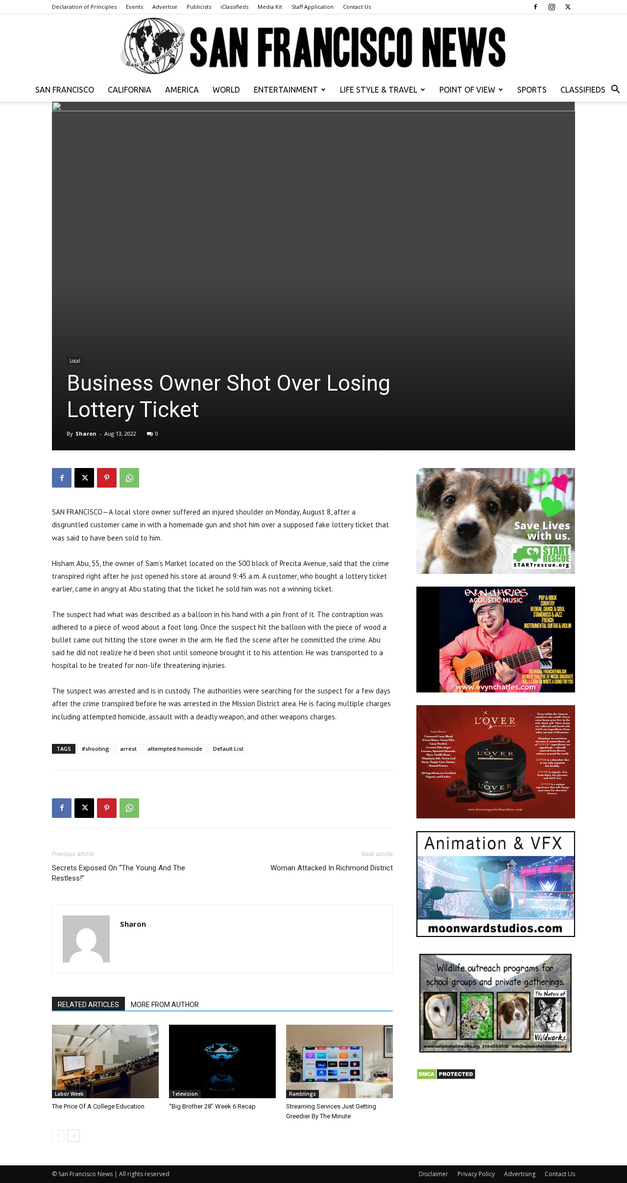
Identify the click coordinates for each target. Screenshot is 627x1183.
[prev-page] (58, 1136)
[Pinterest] (107, 478)
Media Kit (270, 6)
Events (134, 6)
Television (185, 1093)
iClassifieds (234, 6)
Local (75, 360)
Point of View (467, 89)
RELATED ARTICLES (88, 1005)
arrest (128, 748)
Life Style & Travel (378, 89)
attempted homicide (174, 748)
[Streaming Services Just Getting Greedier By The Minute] (339, 1061)
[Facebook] (535, 7)
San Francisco (64, 89)
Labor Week (69, 1093)
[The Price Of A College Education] (105, 1061)
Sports (532, 89)
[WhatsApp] (129, 478)
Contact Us (357, 6)
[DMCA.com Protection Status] (446, 1077)
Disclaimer (433, 1174)
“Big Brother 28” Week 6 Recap (212, 1106)
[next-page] (74, 1136)
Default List (228, 748)
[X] (567, 7)
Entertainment (286, 89)
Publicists (199, 6)
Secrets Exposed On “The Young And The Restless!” (118, 873)
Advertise (164, 6)
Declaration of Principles (84, 6)
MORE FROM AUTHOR (165, 1005)
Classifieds (582, 89)
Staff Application (312, 6)
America (182, 89)
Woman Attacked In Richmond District (331, 867)
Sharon (85, 433)
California (129, 89)
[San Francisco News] (313, 46)
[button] (615, 90)
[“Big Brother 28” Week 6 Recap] (222, 1061)
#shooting (95, 748)
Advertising (519, 1174)
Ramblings (302, 1093)
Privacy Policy (476, 1174)
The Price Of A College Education (98, 1106)
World (226, 89)
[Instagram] (551, 7)
